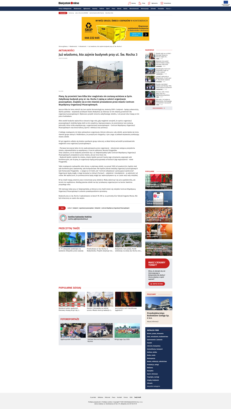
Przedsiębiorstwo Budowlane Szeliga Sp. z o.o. (158, 315)
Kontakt (119, 397)
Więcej (168, 8)
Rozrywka (150, 371)
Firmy (143, 3)
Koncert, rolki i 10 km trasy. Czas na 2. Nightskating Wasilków (163, 93)
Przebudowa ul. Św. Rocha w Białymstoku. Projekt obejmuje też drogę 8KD (99, 250)
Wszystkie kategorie (153, 386)
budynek (75, 208)
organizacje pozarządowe (86, 208)
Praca (113, 8)
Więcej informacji (152, 321)
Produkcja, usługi (153, 364)
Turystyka (161, 8)
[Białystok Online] (69, 3)
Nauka (125, 8)
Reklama (150, 368)
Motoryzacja (145, 8)
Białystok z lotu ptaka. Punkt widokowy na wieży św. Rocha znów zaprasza (128, 250)
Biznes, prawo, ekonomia (155, 333)
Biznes (119, 8)
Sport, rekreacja (152, 374)
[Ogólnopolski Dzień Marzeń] (73, 330)
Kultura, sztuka (152, 352)
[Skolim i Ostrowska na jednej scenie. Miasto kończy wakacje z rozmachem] (100, 299)
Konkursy (71, 13)
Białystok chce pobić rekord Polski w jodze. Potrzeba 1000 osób (163, 62)
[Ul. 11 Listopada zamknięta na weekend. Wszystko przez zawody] (72, 239)
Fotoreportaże (69, 319)
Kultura (102, 8)
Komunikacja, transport (155, 349)
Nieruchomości (134, 8)
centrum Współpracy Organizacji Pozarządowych (115, 208)
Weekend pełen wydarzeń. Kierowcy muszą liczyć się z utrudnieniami (69, 309)
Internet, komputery (153, 346)
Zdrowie (153, 8)
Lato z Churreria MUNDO (81, 13)
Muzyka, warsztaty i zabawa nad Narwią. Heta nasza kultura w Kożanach (164, 85)
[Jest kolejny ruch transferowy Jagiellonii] (128, 299)
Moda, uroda (151, 355)
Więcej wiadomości (158, 108)
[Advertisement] (100, 269)
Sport (108, 8)
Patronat (107, 397)
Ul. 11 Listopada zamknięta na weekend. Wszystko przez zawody (71, 250)
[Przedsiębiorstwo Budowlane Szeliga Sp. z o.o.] (158, 303)
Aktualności (82, 46)
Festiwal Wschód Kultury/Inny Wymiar (99, 340)
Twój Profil (137, 397)
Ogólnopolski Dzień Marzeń (70, 339)
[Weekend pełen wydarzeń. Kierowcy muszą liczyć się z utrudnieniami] (72, 299)
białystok (97, 208)
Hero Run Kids (109, 13)
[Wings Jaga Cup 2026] (127, 330)
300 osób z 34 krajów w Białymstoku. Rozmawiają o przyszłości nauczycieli (164, 101)
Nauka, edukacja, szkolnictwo (157, 361)
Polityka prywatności (94, 402)
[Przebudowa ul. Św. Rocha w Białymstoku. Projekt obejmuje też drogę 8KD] (100, 239)
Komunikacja (167, 3)
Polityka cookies (107, 402)
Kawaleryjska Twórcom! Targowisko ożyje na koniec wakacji (163, 70)
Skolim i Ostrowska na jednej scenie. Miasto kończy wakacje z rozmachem (99, 309)
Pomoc (126, 397)
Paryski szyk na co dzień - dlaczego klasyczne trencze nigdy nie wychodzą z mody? (164, 55)
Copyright (116, 402)
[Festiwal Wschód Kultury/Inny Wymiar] (100, 330)
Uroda (157, 58)
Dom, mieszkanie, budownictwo (157, 336)
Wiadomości (77, 8)
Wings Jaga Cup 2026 (122, 339)
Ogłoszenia (155, 3)
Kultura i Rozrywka (160, 74)
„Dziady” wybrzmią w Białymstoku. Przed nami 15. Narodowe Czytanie (163, 78)
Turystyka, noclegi (153, 377)
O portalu (93, 397)
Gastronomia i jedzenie (154, 340)
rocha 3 (69, 208)
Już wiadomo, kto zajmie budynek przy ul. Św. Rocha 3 (105, 46)
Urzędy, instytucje (153, 380)
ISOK (131, 397)
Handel (149, 343)
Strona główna (63, 46)
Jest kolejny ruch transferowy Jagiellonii (126, 309)
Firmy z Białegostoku (65, 8)
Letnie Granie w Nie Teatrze (97, 13)
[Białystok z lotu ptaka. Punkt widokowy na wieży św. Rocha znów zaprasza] (128, 239)
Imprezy (133, 3)
